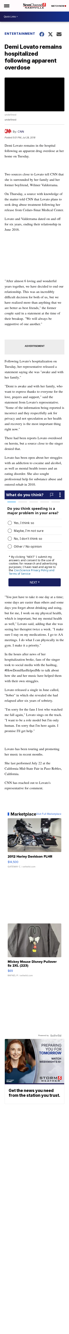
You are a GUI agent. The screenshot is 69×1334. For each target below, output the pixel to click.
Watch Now (58, 6)
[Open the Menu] (6, 6)
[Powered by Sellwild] (55, 1035)
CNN (21, 131)
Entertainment (19, 34)
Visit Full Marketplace (48, 814)
